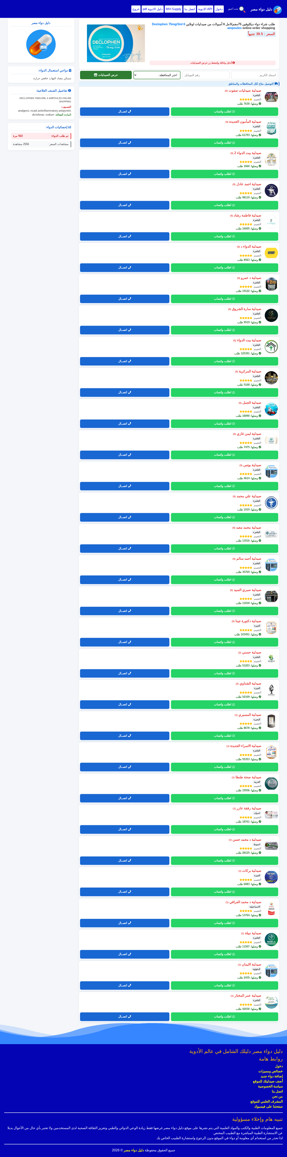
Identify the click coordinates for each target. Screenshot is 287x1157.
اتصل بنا (189, 9)
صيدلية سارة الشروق (244, 309)
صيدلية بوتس (250, 465)
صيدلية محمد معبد (246, 527)
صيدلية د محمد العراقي (243, 902)
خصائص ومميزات (270, 1071)
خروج (136, 9)
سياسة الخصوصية (270, 1086)
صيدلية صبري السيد (245, 590)
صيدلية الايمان (249, 964)
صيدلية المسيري (248, 714)
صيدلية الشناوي (248, 683)
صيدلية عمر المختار (246, 995)
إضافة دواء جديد (272, 1076)
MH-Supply (173, 9)
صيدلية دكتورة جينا (246, 621)
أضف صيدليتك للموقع (268, 1081)
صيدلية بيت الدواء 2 (245, 153)
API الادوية (205, 9)
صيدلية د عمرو (249, 278)
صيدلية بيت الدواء (247, 340)
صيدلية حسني (249, 652)
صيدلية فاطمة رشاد (245, 215)
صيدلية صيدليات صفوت (243, 90)
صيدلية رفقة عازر (247, 808)
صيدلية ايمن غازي (247, 433)
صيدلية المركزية (248, 371)
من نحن (277, 1096)
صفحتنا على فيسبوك (268, 1106)
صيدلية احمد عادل (247, 184)
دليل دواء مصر (133, 1150)
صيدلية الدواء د (249, 246)
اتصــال (122, 111)
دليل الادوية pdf (153, 9)
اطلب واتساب (222, 111)
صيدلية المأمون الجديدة (243, 121)
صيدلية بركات (249, 870)
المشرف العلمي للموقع (266, 1101)
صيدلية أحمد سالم (247, 558)
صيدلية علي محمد (247, 496)
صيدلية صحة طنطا (246, 777)
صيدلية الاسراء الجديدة (243, 746)
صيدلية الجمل (250, 402)
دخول (219, 9)
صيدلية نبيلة (251, 933)
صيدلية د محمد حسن (245, 839)
